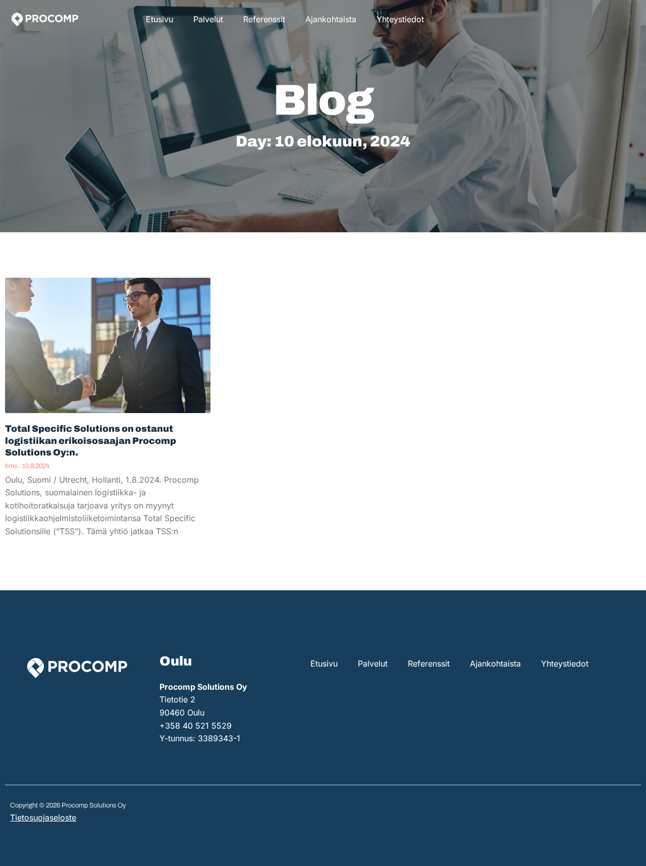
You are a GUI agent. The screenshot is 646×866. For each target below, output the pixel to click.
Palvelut (208, 19)
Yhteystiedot (400, 19)
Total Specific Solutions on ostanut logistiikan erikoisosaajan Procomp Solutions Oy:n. (90, 440)
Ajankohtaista (330, 19)
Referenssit (264, 19)
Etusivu (159, 19)
